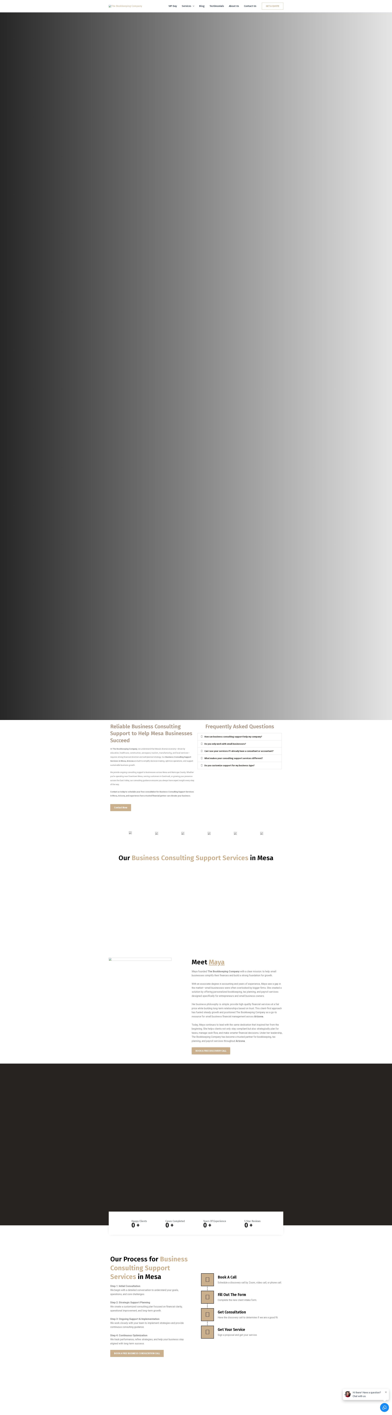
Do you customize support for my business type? (229, 765)
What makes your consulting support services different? (233, 758)
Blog (202, 6)
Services (186, 6)
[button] (192, 6)
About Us (234, 6)
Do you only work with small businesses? (225, 744)
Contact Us (250, 6)
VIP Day (173, 6)
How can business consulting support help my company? (233, 736)
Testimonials (216, 6)
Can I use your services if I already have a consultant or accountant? (239, 751)
